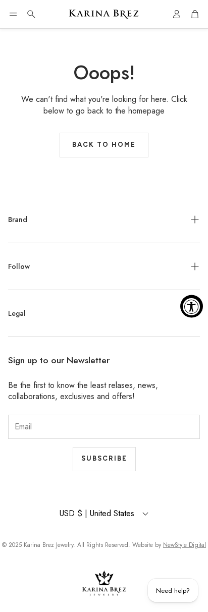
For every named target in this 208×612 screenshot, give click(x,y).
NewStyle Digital (184, 544)
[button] (13, 14)
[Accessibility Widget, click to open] (191, 306)
